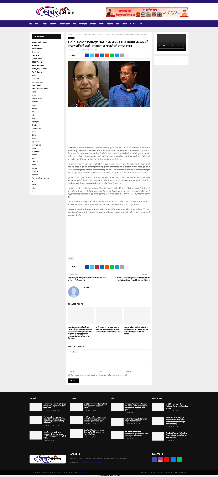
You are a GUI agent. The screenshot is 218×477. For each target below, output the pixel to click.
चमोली (33, 115)
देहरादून (34, 132)
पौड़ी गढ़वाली (35, 142)
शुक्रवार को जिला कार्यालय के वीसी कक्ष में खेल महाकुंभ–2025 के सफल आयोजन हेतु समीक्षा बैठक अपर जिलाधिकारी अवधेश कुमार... (136, 407)
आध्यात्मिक (53, 24)
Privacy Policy (144, 472)
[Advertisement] (109, 128)
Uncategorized (37, 82)
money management (39, 69)
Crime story (36, 52)
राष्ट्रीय (101, 24)
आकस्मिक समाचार (65, 24)
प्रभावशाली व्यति (36, 145)
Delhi (70, 148)
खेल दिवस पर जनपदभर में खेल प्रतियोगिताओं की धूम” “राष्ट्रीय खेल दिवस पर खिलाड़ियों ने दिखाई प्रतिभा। (136, 434)
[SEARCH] (184, 61)
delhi (70, 258)
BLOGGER (35, 45)
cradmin (72, 50)
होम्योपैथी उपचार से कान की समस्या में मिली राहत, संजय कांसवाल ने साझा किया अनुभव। (95, 406)
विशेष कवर (110, 24)
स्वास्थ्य (125, 24)
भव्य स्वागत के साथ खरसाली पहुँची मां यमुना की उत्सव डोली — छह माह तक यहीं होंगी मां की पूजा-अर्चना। (54, 406)
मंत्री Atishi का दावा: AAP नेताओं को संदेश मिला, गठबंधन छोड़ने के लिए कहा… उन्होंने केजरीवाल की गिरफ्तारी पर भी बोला (108, 329)
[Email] (173, 459)
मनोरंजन (34, 155)
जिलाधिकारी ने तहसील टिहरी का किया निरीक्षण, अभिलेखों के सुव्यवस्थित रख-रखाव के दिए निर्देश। (94, 432)
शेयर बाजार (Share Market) (40, 178)
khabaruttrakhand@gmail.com (90, 462)
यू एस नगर (34, 158)
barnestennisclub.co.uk (40, 42)
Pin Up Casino (37, 72)
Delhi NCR (71, 38)
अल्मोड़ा (34, 95)
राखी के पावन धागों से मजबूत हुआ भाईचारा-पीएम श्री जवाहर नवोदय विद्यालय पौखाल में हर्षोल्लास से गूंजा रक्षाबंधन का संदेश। (95, 419)
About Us (153, 472)
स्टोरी (117, 24)
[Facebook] (154, 459)
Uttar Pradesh (37, 85)
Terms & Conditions (180, 472)
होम (30, 24)
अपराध (45, 24)
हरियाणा (34, 191)
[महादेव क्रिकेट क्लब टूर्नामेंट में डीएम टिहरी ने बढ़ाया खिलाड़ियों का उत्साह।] (117, 422)
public (34, 75)
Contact (160, 472)
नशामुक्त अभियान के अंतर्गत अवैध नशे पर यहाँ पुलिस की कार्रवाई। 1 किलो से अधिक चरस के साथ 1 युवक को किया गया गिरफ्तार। (136, 330)
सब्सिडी (147, 212)
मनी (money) (36, 151)
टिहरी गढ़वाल (35, 122)
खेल (74, 24)
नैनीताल (34, 135)
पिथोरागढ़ (34, 138)
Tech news (36, 79)
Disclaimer (168, 472)
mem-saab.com (38, 65)
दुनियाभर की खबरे (37, 128)
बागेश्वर (34, 148)
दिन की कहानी (83, 24)
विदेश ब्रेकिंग (35, 171)
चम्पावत (34, 118)
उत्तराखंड (34, 108)
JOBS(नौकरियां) (37, 62)
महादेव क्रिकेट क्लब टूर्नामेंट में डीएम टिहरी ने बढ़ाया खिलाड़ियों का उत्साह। (136, 420)
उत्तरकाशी (34, 105)
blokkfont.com (37, 49)
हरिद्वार (33, 188)
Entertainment (37, 59)
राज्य (36, 24)
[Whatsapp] (179, 459)
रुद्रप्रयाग (35, 168)
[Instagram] (160, 459)
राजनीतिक (93, 24)
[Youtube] (166, 459)
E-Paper (133, 24)
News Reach (84, 472)
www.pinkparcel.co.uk (40, 89)
